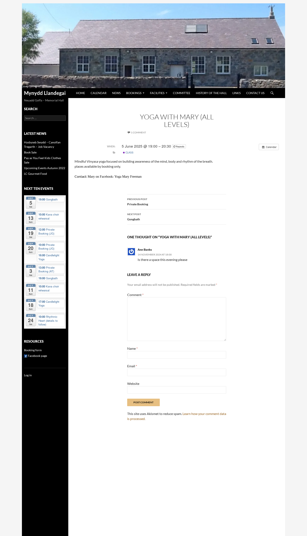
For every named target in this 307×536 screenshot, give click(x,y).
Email (132, 366)
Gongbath (134, 217)
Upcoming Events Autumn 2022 (44, 168)
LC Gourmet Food (35, 173)
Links (236, 93)
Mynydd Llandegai (45, 93)
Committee (181, 93)
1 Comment (138, 132)
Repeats (180, 146)
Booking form (33, 350)
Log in (28, 375)
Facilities (157, 93)
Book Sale (30, 152)
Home (80, 93)
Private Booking (137, 202)
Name (132, 348)
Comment (135, 295)
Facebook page (37, 355)
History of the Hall (211, 93)
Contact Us (255, 93)
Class (129, 152)
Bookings (133, 93)
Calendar (99, 93)
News (116, 93)
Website (133, 383)
